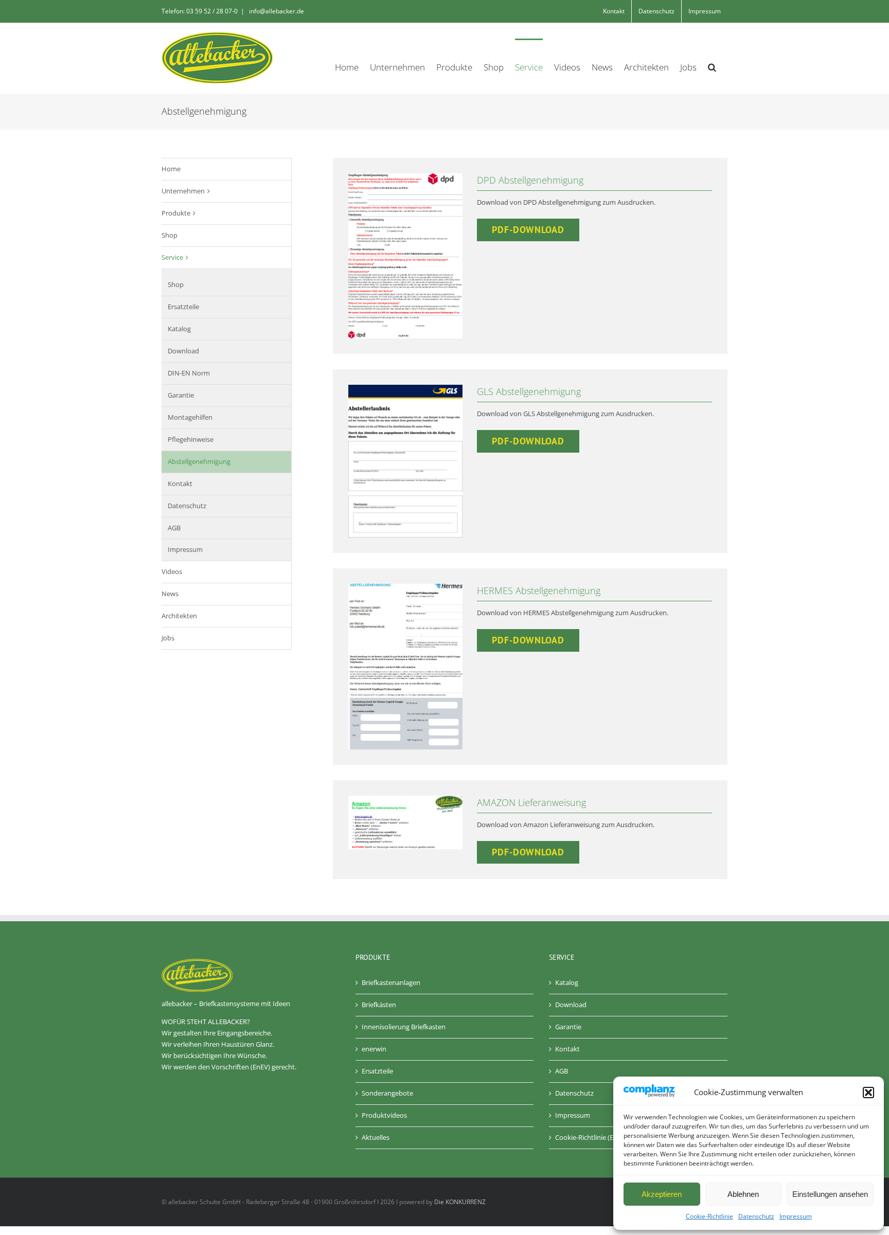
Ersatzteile (183, 306)
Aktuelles (375, 1137)
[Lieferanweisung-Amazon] (405, 798)
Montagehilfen (190, 417)
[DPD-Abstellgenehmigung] (405, 176)
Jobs (168, 637)
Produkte (176, 213)
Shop (169, 235)
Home (171, 168)
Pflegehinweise (191, 439)
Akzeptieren (662, 1194)
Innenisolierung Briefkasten (404, 1026)
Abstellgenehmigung (199, 461)
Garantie (181, 395)
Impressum (795, 1216)
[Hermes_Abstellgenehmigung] (405, 587)
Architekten (179, 615)
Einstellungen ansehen (830, 1194)
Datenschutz (756, 1216)
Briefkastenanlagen (391, 982)
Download (183, 350)
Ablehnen (743, 1194)
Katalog (179, 328)
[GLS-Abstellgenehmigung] (405, 387)
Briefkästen (379, 1004)
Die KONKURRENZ (460, 1201)
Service (172, 257)
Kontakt (180, 483)
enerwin (374, 1048)
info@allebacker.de (275, 11)
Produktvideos (384, 1115)
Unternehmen (183, 190)
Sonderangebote (387, 1093)
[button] (868, 1092)
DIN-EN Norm (189, 373)
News (170, 593)
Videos (172, 571)
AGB (174, 527)
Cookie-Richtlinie (709, 1216)
